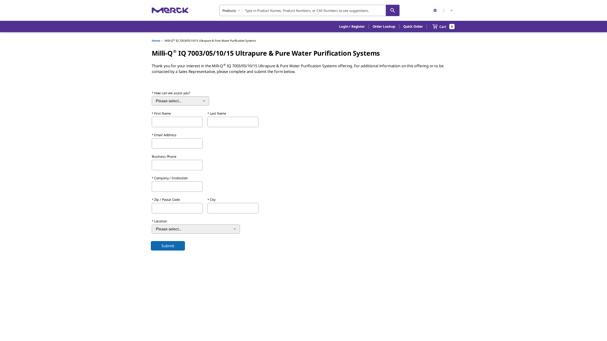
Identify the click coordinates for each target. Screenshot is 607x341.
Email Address (165, 135)
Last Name (218, 113)
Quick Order (413, 26)
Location (160, 221)
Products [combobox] (229, 10)
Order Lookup (384, 26)
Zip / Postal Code (167, 199)
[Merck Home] (170, 10)
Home (156, 41)
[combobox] (309, 10)
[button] (351, 26)
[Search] (393, 10)
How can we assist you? (172, 93)
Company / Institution (171, 178)
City (213, 199)
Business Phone (164, 156)
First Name (162, 113)
